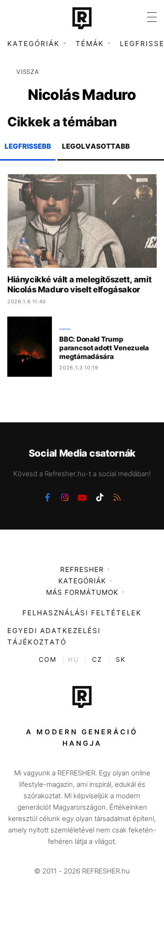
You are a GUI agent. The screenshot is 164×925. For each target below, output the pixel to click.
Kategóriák (82, 581)
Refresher (82, 569)
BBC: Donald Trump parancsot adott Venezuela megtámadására (104, 348)
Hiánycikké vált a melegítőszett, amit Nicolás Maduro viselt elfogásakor (79, 284)
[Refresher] (82, 18)
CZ (97, 659)
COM (47, 659)
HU (73, 659)
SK (121, 659)
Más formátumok (82, 592)
